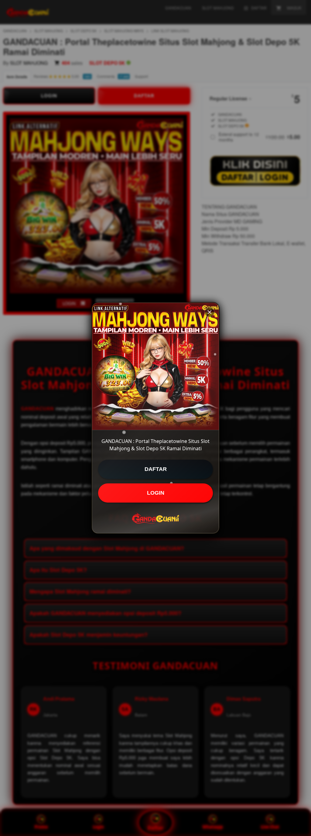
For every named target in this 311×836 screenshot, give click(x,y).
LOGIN (155, 493)
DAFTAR (156, 469)
